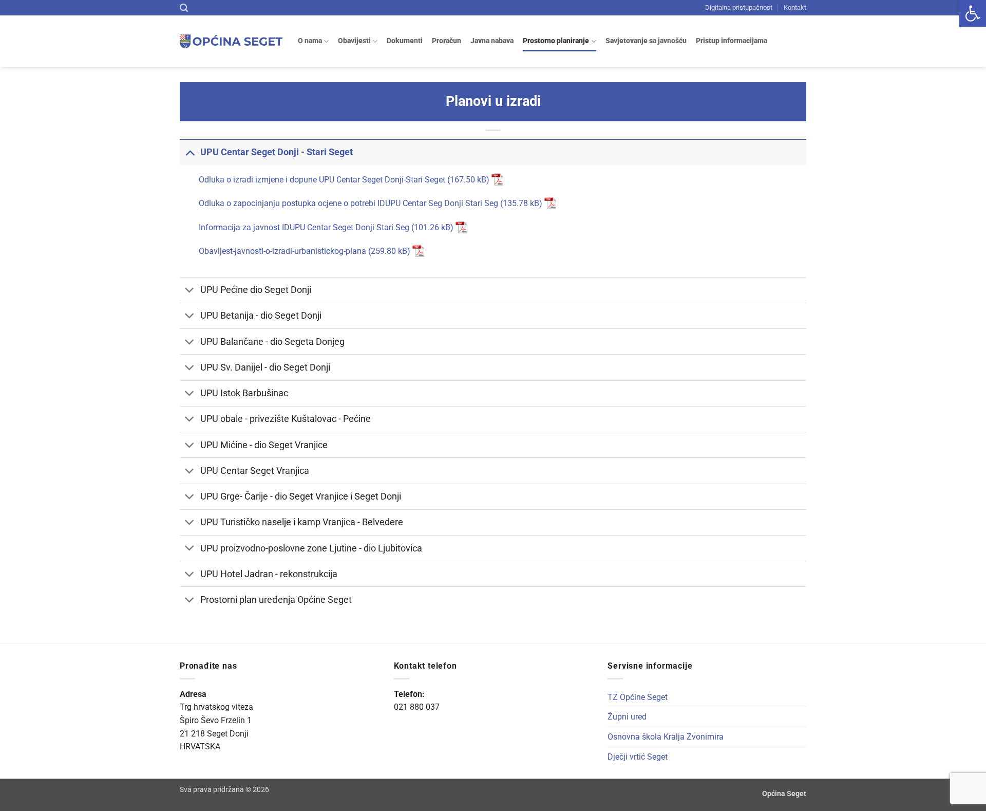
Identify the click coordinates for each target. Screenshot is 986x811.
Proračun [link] (446, 40)
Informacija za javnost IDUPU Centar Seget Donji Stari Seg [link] (304, 227)
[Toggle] (190, 152)
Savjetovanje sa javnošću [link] (646, 40)
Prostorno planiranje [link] (556, 40)
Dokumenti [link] (405, 40)
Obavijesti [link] (354, 40)
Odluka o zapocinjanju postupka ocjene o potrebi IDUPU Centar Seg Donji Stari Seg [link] (348, 203)
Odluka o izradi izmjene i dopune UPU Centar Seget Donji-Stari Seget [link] (322, 180)
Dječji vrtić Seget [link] (638, 757)
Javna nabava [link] (492, 40)
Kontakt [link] (795, 7)
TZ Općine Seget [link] (638, 697)
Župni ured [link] (627, 717)
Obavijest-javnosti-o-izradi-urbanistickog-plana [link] (283, 251)
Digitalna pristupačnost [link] (738, 7)
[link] (972, 13)
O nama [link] (310, 40)
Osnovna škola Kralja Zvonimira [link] (666, 737)
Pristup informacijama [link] (731, 40)
